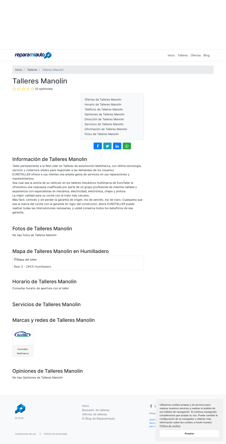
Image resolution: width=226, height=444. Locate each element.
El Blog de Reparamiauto (98, 418)
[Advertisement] (113, 24)
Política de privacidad (55, 434)
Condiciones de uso (25, 434)
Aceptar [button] (189, 433)
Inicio (171, 55)
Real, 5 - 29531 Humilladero (32, 266)
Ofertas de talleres (94, 414)
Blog (207, 55)
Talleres (183, 55)
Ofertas (196, 55)
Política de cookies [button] (170, 425)
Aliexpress (154, 413)
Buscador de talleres (95, 410)
